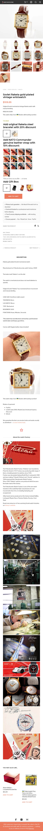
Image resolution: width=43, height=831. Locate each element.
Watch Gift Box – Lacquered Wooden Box (10, 788)
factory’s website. (10, 505)
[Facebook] (35, 226)
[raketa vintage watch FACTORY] (21, 597)
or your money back (19, 422)
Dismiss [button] (31, 828)
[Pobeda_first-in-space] (21, 648)
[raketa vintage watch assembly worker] (21, 622)
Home (4, 89)
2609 (8, 237)
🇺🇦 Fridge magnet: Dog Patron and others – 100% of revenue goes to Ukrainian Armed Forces (29, 794)
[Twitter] (38, 226)
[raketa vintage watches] (21, 547)
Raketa (20, 89)
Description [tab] (21, 257)
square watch (30, 237)
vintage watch (7, 239)
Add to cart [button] (8, 795)
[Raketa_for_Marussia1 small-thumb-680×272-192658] (21, 669)
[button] (26, 2)
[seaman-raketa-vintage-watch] (21, 720)
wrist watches (12, 89)
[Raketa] (21, 691)
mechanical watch (15, 237)
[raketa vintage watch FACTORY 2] (21, 572)
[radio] (6, 133)
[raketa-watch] (21, 746)
